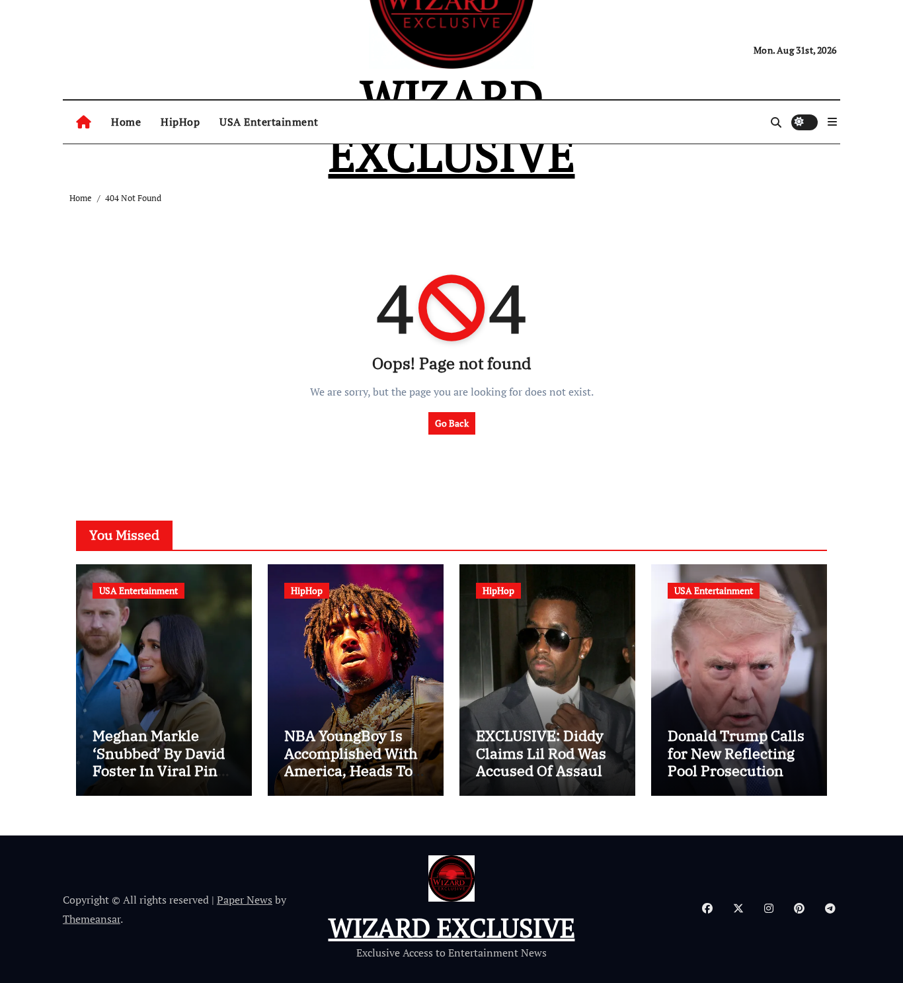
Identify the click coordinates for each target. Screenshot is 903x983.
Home (126, 121)
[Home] (83, 122)
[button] (832, 121)
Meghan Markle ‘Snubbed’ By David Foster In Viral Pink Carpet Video (159, 761)
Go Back (452, 423)
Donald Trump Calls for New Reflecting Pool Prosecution (736, 753)
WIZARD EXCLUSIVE (452, 927)
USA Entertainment (269, 121)
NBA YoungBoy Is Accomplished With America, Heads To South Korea (351, 761)
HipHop (180, 121)
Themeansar (91, 919)
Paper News (244, 899)
